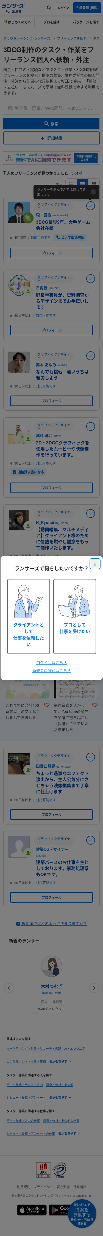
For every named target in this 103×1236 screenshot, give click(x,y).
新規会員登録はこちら (51, 670)
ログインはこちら (51, 662)
